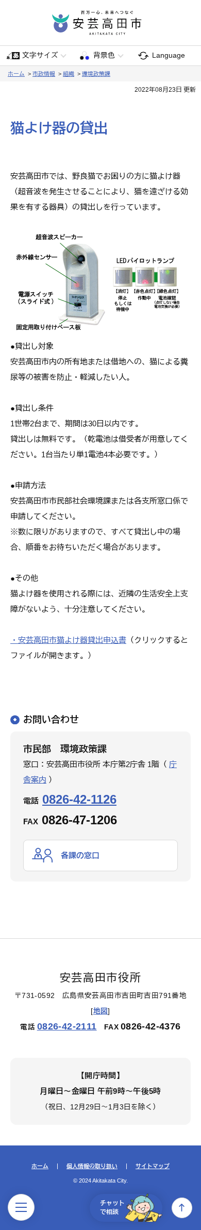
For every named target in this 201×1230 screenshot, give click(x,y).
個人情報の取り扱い (92, 1166)
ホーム (16, 74)
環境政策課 (96, 74)
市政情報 (43, 74)
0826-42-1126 (79, 799)
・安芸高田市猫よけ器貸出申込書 (68, 640)
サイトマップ (153, 1166)
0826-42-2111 (67, 1026)
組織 (68, 74)
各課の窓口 (80, 855)
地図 (100, 1011)
